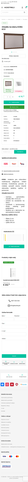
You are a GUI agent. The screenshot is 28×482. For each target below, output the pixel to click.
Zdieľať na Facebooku (8, 174)
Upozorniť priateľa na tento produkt (11, 171)
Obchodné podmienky (6, 397)
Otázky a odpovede (14, 56)
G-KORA (15, 116)
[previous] (3, 43)
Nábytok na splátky (6, 422)
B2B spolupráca (5, 435)
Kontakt (3, 411)
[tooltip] (8, 86)
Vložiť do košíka (15, 102)
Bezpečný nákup (5, 405)
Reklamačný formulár (6, 444)
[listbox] (14, 273)
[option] (13, 273)
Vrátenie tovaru (5, 430)
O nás (2, 408)
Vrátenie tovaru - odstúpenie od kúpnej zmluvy (13, 447)
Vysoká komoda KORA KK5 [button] (11, 280)
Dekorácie (11, 19)
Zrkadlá (18, 19)
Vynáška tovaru (5, 425)
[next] (24, 43)
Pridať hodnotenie (15, 246)
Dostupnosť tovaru (6, 433)
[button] (8, 394)
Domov (4, 19)
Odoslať (14, 356)
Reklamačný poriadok (6, 400)
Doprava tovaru (5, 419)
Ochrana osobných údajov (8, 403)
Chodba (25, 19)
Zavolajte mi (20, 151)
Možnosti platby (5, 427)
